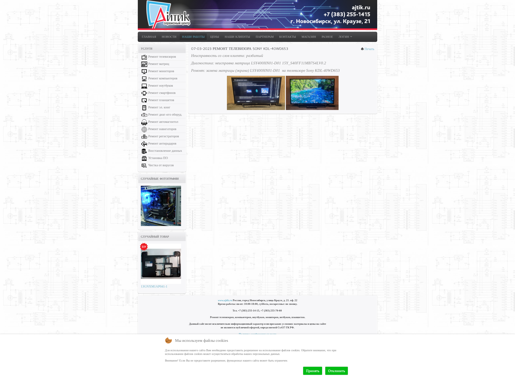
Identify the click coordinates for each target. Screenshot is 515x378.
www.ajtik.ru (225, 300)
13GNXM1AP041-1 (154, 286)
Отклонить (336, 371)
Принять (312, 371)
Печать (369, 49)
